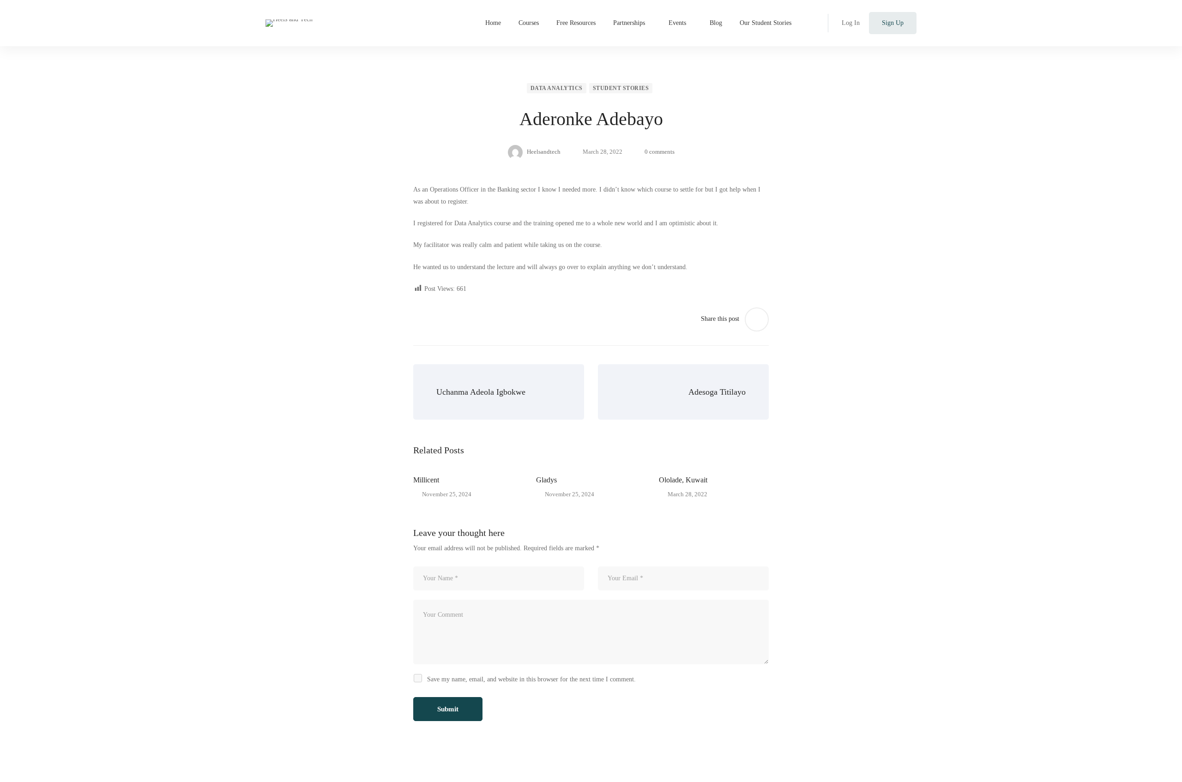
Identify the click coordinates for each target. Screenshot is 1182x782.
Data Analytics (557, 88)
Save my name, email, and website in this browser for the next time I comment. (531, 679)
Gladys (546, 480)
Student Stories (621, 88)
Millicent (426, 480)
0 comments (660, 151)
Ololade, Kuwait (683, 480)
